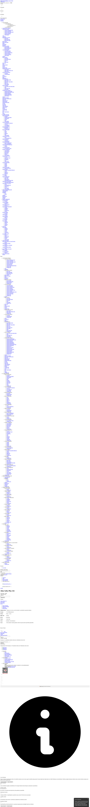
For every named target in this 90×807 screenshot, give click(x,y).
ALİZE (6, 207)
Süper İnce (4, 99)
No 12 (6, 194)
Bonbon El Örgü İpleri (6, 126)
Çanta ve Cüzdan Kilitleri (6, 247)
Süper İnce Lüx (5, 100)
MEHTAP (6, 172)
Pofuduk (8, 437)
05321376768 (13, 666)
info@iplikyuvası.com (11, 667)
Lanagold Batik (7, 74)
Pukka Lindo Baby (8, 168)
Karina (6, 131)
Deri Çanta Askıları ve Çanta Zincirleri (8, 241)
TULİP (6, 230)
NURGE (6, 213)
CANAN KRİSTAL (8, 138)
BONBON (6, 127)
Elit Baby (6, 116)
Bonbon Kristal (7, 128)
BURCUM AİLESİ (5, 46)
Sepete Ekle (3, 597)
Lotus (3, 75)
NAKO (6, 119)
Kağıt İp (6, 154)
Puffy (7, 329)
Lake (5, 160)
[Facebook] (4, 647)
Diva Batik (6, 62)
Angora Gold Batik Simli (9, 30)
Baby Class (6, 178)
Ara (11, 2)
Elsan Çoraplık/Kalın (8, 142)
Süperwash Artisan (5, 97)
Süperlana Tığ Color (10, 347)
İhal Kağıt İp (7, 152)
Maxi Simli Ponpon (5, 111)
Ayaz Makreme (9, 389)
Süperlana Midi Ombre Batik (11, 344)
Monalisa (6, 133)
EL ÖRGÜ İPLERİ (5, 114)
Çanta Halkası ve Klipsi (6, 243)
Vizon (8, 384)
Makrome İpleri (5, 169)
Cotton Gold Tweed (10, 293)
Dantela (3, 56)
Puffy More (8, 328)
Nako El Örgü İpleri (5, 115)
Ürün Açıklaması (5, 605)
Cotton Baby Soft (7, 50)
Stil (3, 112)
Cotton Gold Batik (8, 51)
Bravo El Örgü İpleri (5, 129)
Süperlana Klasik (9, 350)
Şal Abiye (4, 104)
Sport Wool (8, 382)
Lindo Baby (7, 177)
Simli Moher (9, 402)
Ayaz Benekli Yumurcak (9, 123)
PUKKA (6, 173)
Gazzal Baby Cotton (8, 148)
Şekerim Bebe (4, 101)
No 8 (5, 193)
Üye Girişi (4, 567)
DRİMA (3, 195)
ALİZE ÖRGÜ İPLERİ (6, 28)
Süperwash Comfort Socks (6, 98)
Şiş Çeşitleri (4, 233)
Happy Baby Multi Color (9, 70)
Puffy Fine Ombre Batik (9, 81)
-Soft (40, 686)
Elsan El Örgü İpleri (5, 141)
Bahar (3, 43)
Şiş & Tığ (4, 226)
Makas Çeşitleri (5, 216)
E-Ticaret (42, 686)
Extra (3, 63)
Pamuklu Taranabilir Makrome (12, 450)
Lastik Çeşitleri (4, 214)
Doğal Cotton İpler (5, 139)
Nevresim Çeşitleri (5, 251)
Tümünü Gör (9, 267)
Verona (3, 96)
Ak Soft (6, 156)
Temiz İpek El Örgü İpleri (6, 181)
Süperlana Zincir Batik (10, 349)
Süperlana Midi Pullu (10, 345)
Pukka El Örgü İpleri (5, 176)
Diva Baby (6, 58)
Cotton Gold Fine (7, 53)
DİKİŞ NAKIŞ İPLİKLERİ (7, 189)
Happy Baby (7, 69)
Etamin (6, 164)
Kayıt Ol (5, 574)
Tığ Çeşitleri (4, 227)
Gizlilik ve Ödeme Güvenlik (9, 661)
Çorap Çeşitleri (4, 218)
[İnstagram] (4, 648)
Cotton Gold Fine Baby (8, 52)
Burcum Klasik (7, 48)
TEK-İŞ (6, 215)
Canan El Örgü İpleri (5, 136)
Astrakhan (4, 36)
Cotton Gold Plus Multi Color (11, 291)
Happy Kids (7, 71)
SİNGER (6, 222)
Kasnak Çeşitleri (5, 212)
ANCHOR (4, 191)
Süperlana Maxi (9, 351)
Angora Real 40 (9, 264)
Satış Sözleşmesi (7, 660)
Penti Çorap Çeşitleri (5, 253)
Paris (5, 120)
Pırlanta (6, 165)
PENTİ (6, 219)
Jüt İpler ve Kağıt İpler (6, 149)
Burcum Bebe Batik (10, 281)
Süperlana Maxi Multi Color (9, 92)
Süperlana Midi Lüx (10, 341)
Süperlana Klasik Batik (8, 91)
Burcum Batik (9, 280)
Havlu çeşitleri (4, 249)
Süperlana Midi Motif (8, 94)
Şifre (1, 571)
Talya (5, 137)
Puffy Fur (6, 82)
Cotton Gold (9, 294)
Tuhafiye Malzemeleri (6, 199)
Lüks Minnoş (7, 118)
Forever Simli (4, 67)
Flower (3, 65)
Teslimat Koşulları (8, 658)
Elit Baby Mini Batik (8, 117)
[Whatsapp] (4, 649)
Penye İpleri (4, 174)
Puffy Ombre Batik (8, 79)
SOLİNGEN (7, 210)
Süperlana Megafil (10, 340)
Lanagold (6, 73)
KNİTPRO (8, 530)
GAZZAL (8, 409)
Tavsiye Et (4, 607)
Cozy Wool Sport (7, 157)
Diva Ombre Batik (8, 59)
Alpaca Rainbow (5, 106)
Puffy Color (6, 83)
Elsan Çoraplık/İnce (8, 143)
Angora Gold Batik (8, 31)
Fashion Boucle (5, 64)
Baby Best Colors (7, 40)
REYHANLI (4, 196)
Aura (3, 35)
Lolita (6, 132)
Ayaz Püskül (7, 125)
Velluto (3, 113)
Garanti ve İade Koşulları (9, 659)
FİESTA (6, 250)
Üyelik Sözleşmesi (8, 662)
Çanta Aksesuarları (5, 240)
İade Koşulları (4, 608)
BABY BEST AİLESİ (6, 37)
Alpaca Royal (4, 107)
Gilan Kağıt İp (7, 151)
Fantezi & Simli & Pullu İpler (7, 144)
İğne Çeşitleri (4, 220)
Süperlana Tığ (9, 346)
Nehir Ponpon (7, 179)
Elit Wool (6, 158)
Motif (3, 77)
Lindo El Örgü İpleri (5, 167)
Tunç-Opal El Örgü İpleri (6, 183)
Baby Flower (4, 41)
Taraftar (8, 438)
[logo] (2, 1)
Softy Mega (6, 89)
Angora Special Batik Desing (11, 265)
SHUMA (6, 229)
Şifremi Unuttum (8, 573)
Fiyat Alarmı (2, 602)
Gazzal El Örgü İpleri (6, 147)
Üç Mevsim (4, 76)
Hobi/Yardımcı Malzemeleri (7, 206)
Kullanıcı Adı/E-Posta (4, 569)
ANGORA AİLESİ (5, 29)
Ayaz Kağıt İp (7, 150)
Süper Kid (4, 105)
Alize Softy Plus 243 (3, 635)
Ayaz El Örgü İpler (5, 122)
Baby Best (6, 38)
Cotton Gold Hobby (8, 54)
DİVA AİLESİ (4, 57)
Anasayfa (4, 577)
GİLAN (6, 146)
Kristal (6, 166)
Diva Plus (6, 60)
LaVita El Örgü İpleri (6, 162)
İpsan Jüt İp (6, 153)
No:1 (7, 435)
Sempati (8, 401)
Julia (5, 130)
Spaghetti (8, 381)
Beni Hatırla (4, 573)
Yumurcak (8, 439)
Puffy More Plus (9, 330)
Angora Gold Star (7, 33)
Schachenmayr (7, 140)
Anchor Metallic (5, 190)
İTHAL (6, 175)
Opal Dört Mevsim (8, 185)
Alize (3, 578)
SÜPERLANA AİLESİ (6, 90)
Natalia (6, 163)
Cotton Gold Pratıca (10, 292)
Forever (3, 66)
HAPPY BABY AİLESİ (6, 68)
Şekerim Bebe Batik (5, 102)
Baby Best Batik (7, 39)
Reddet (64, 779)
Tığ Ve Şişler (7, 655)
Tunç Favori (7, 187)
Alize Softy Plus (7, 88)
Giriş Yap (2, 574)
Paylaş (1, 603)
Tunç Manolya (9, 473)
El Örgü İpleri (7, 653)
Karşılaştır (5, 632)
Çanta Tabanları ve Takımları (7, 245)
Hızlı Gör (2, 632)
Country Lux (7, 367)
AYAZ (6, 145)
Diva (5, 61)
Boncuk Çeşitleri (5, 200)
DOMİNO (4, 192)
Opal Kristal (9, 470)
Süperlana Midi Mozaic (10, 343)
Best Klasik (4, 44)
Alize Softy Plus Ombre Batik (9, 86)
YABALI (4, 197)
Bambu (3, 108)
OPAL (6, 184)
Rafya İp (8, 428)
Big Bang (4, 45)
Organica (8, 436)
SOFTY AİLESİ (5, 85)
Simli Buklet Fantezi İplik (9, 180)
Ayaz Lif (8, 388)
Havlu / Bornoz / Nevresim (6, 248)
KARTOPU (7, 159)
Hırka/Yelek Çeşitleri (5, 204)
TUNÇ (6, 223)
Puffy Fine (6, 80)
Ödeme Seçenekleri (5, 606)
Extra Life (6, 304)
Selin (5, 134)
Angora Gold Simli (10, 262)
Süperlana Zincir (9, 348)
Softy (5, 87)
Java (3, 110)
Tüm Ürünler (7, 34)
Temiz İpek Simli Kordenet (9, 182)
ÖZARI (3, 198)
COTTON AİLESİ (5, 49)
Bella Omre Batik (5, 42)
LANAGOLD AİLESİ (6, 72)
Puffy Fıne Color (9, 327)
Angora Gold (9, 266)
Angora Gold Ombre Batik (11, 261)
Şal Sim (3, 103)
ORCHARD (7, 236)
